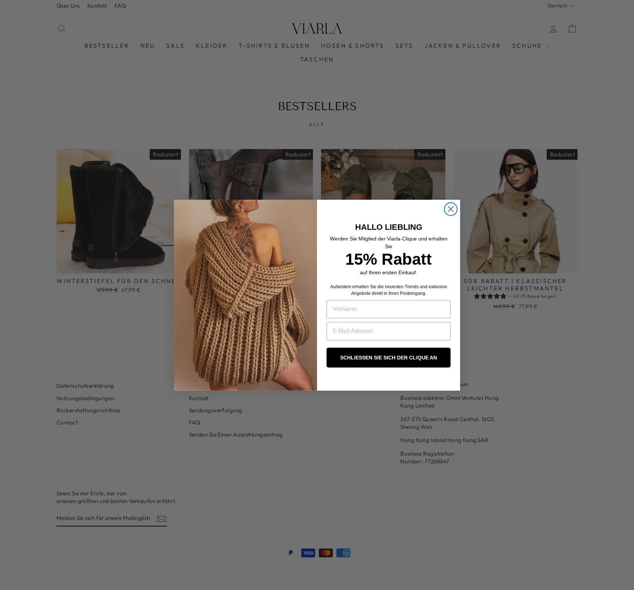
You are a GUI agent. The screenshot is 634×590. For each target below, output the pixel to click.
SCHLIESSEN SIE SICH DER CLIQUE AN (388, 358)
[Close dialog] (450, 209)
